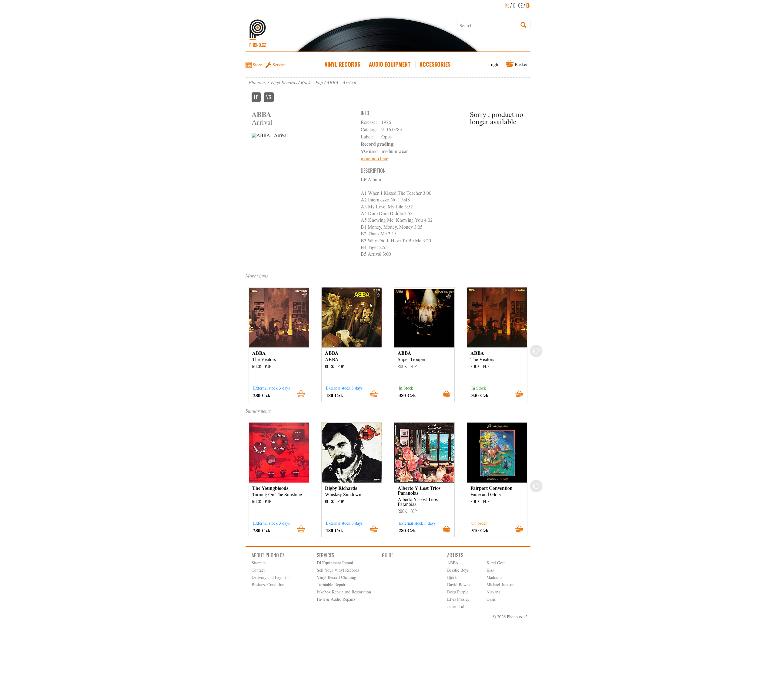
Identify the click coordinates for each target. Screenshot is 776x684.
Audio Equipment (390, 64)
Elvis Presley (458, 599)
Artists (455, 555)
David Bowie (458, 584)
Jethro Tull (456, 606)
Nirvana (493, 592)
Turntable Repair (331, 584)
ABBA (452, 563)
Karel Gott (496, 563)
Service (279, 65)
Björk (452, 577)
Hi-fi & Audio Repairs (336, 599)
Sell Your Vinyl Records (338, 570)
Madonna (494, 577)
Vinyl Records (342, 64)
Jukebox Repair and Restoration (344, 592)
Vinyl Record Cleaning (336, 577)
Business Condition (268, 584)
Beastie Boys (458, 570)
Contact (258, 570)
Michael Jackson (500, 584)
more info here (374, 158)
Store (257, 65)
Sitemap (259, 563)
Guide (387, 555)
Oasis (491, 599)
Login (494, 64)
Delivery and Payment (271, 577)
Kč (507, 5)
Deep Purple (457, 592)
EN (528, 5)
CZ (520, 5)
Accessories (435, 64)
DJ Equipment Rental (335, 563)
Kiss (490, 570)
